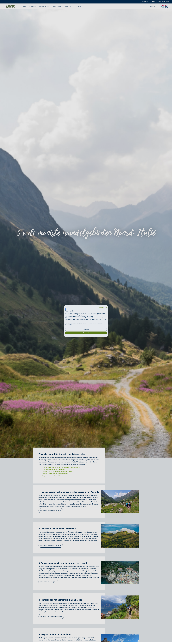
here (79, 320)
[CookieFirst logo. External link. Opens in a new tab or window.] (65, 309)
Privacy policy (103, 307)
